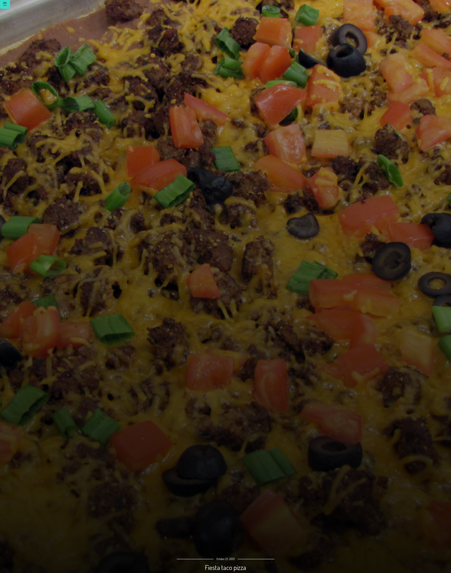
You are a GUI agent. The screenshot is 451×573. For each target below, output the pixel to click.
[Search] (447, 3)
